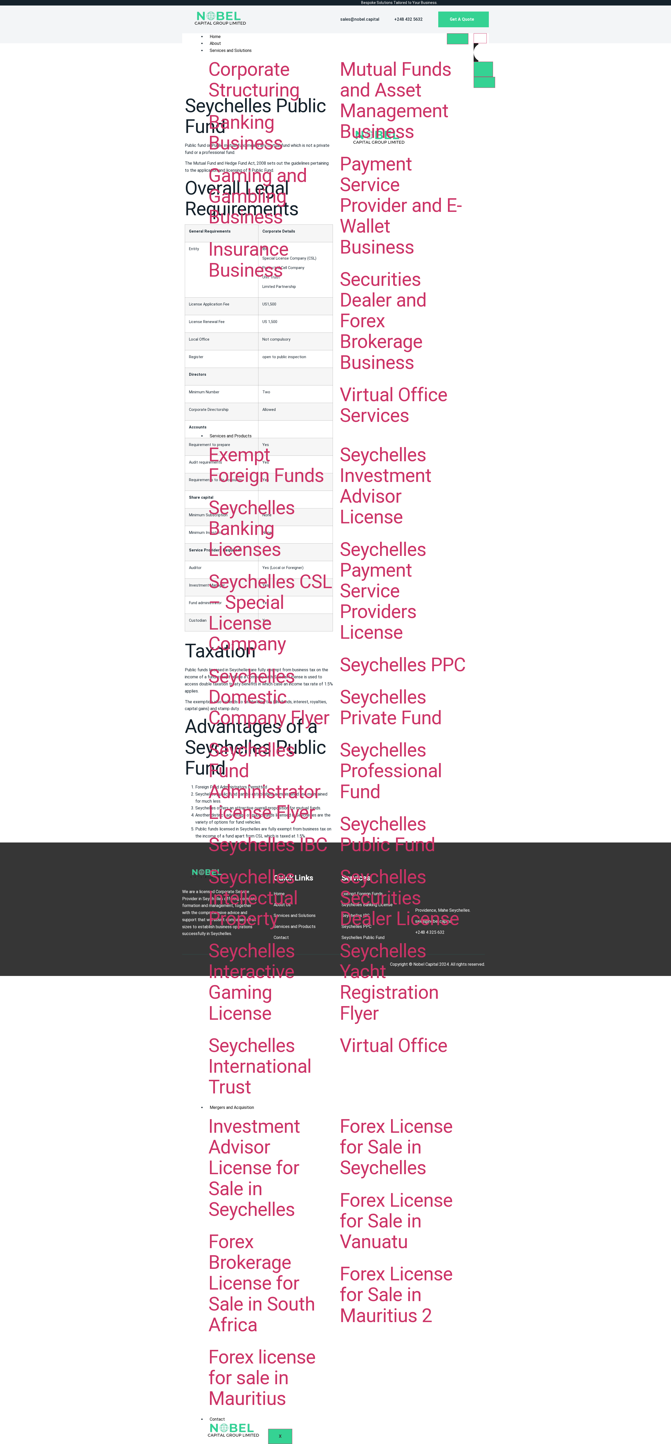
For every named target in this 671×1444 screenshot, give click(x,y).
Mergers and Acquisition (232, 1107)
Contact (217, 1419)
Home (215, 36)
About (215, 43)
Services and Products (231, 435)
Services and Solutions (231, 50)
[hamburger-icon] (457, 38)
